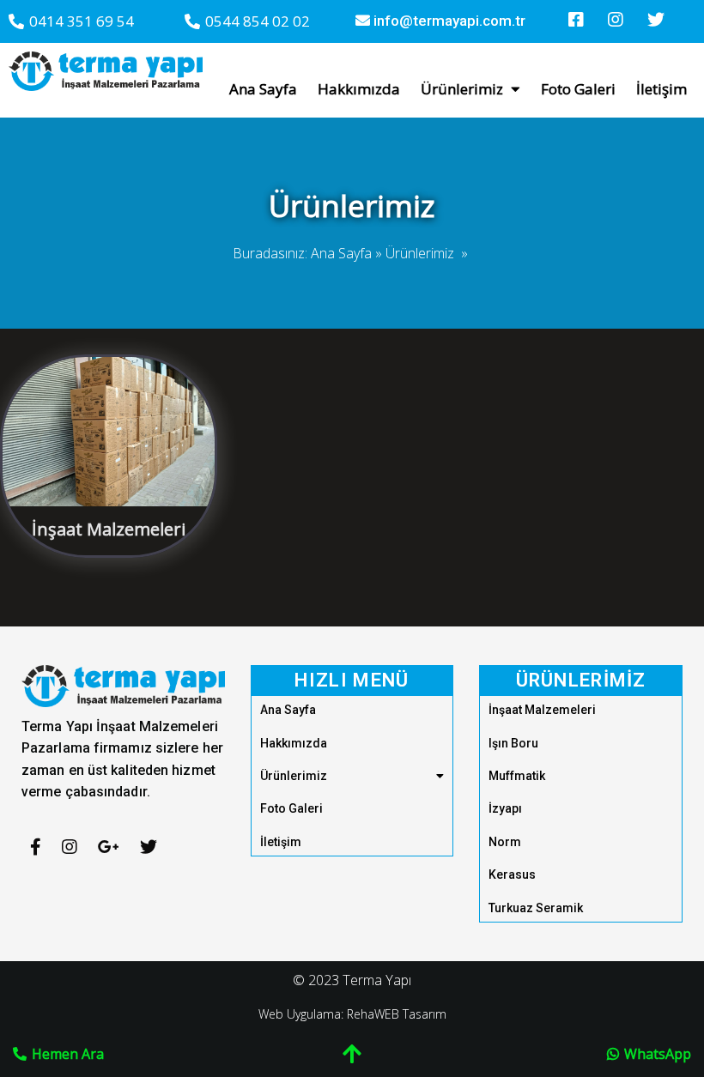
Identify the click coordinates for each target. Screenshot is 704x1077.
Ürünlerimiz (419, 253)
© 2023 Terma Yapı (352, 980)
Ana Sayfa (341, 253)
